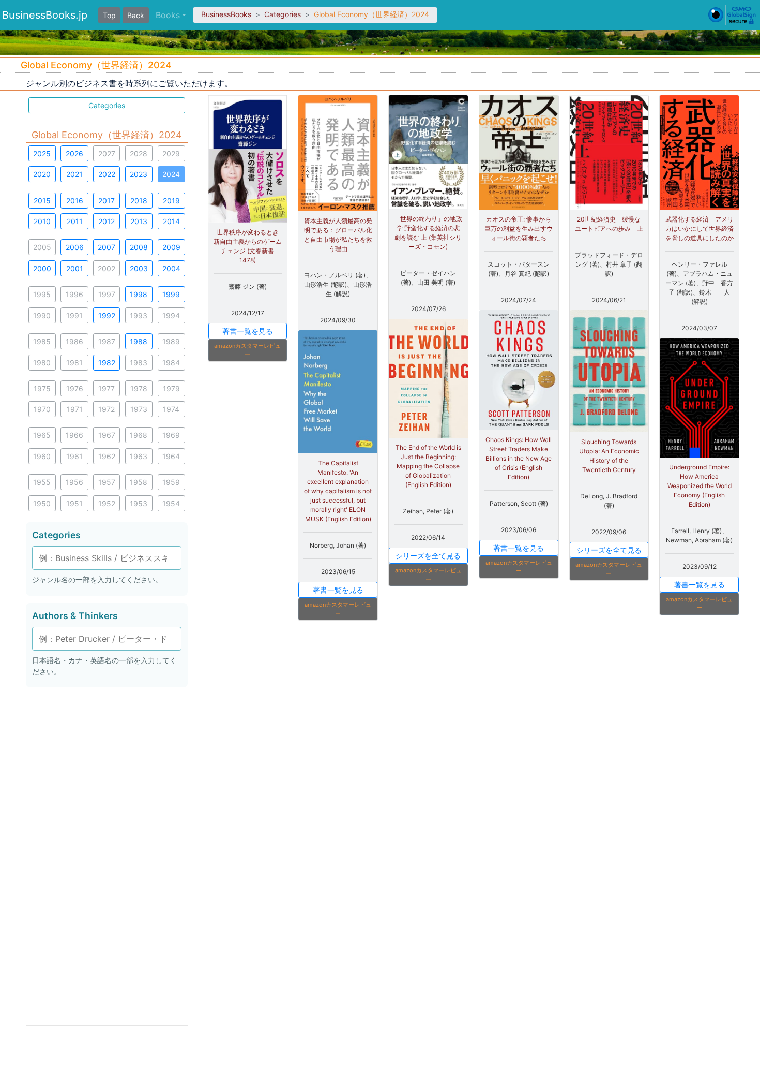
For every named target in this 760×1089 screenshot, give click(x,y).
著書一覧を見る (247, 331)
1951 (74, 503)
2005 (42, 247)
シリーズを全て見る (428, 555)
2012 (106, 221)
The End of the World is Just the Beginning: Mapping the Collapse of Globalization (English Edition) (428, 466)
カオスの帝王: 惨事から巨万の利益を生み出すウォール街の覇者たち (518, 228)
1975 (42, 388)
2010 (42, 221)
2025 (42, 153)
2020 (42, 174)
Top (109, 15)
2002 (106, 268)
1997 (106, 294)
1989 (171, 341)
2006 (75, 247)
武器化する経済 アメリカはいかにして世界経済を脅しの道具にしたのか (699, 228)
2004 (171, 268)
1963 (138, 456)
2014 (171, 221)
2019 (171, 200)
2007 (106, 247)
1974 (171, 409)
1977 (106, 388)
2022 (106, 174)
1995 (42, 294)
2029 (171, 153)
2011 (75, 221)
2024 (171, 174)
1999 (171, 294)
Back (135, 15)
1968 (138, 435)
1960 (42, 456)
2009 (171, 247)
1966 (74, 435)
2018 (138, 200)
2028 (138, 153)
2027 (106, 153)
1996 (74, 294)
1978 (138, 388)
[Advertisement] (107, 859)
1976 (74, 388)
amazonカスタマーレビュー (247, 350)
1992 (106, 315)
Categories (282, 14)
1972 (106, 409)
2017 (106, 200)
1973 (138, 409)
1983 (138, 362)
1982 (106, 362)
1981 (74, 362)
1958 (138, 482)
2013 (138, 221)
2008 (139, 247)
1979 (171, 388)
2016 (74, 200)
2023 (138, 174)
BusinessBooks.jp (44, 15)
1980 (42, 362)
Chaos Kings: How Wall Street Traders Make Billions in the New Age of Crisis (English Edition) (518, 458)
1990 (42, 315)
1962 (106, 456)
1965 (42, 435)
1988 (138, 341)
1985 (42, 341)
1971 (75, 409)
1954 (171, 503)
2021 (74, 174)
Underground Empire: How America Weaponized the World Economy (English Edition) (699, 485)
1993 (138, 315)
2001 (74, 268)
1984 (171, 362)
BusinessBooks (226, 14)
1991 (74, 315)
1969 (171, 435)
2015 (42, 200)
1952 (106, 503)
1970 (42, 409)
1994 (171, 315)
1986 (74, 341)
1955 (42, 482)
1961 (74, 456)
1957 (106, 482)
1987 (106, 341)
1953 (138, 503)
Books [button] (168, 15)
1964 (171, 456)
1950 (42, 503)
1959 (171, 482)
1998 (138, 294)
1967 (106, 435)
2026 (74, 153)
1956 (74, 482)
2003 (139, 268)
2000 (42, 268)
